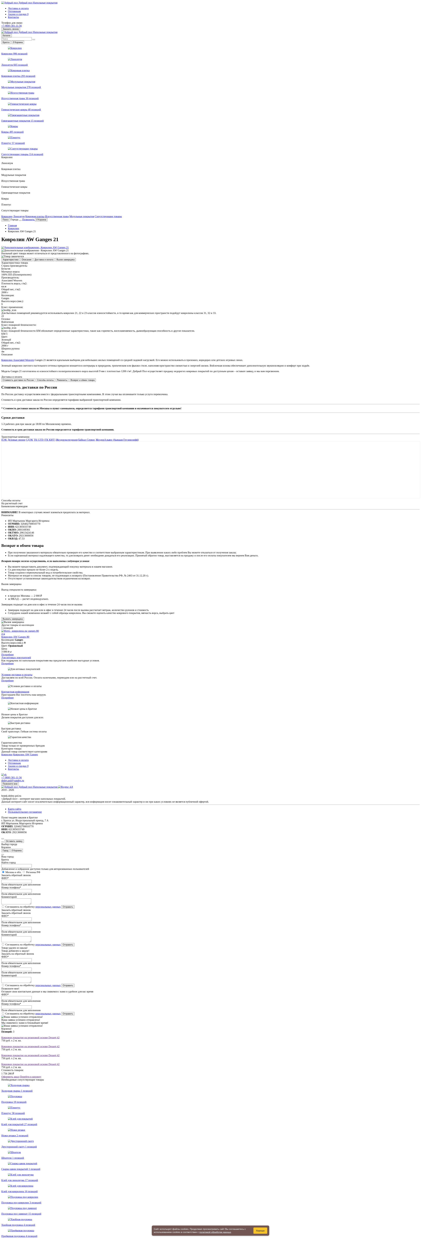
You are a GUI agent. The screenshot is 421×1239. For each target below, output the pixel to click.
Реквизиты (62, 380)
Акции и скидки (18, 14)
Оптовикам (14, 11)
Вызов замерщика (65, 259)
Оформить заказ (10, 1076)
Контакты (13, 17)
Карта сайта (14, 809)
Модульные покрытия (81, 216)
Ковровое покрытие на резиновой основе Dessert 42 (30, 1037)
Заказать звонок (11, 29)
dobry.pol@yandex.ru (12, 780)
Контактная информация (15, 691)
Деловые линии (16, 439)
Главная (12, 225)
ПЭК (4, 439)
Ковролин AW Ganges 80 (15, 636)
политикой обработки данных (215, 1232)
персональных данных (48, 906)
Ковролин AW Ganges (25, 754)
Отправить (68, 907)
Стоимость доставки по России (18, 380)
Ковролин (6, 216)
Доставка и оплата (18, 8)
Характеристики (10, 259)
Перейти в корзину (30, 1076)
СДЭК (29, 439)
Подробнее (7, 654)
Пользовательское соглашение (25, 811)
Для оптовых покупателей (16, 657)
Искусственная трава (57, 216)
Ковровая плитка (34, 216)
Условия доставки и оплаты (16, 674)
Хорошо (260, 1230)
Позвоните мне (10, 784)
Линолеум (19, 216)
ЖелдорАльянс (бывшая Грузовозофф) (117, 439)
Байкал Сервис (86, 439)
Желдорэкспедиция (67, 439)
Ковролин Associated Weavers (17, 360)
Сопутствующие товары (108, 216)
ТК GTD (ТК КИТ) (44, 439)
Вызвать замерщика (13, 619)
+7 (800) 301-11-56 (11, 25)
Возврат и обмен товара (83, 380)
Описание (26, 259)
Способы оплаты (45, 380)
